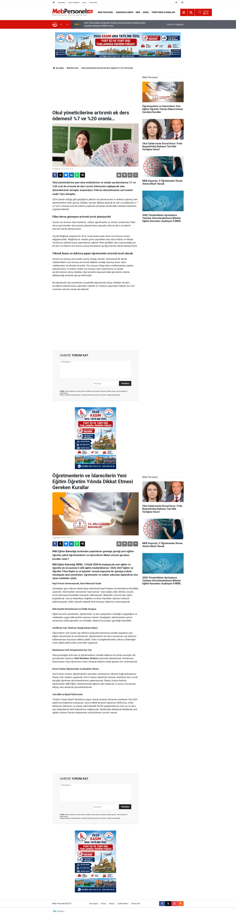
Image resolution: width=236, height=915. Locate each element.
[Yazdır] (119, 175)
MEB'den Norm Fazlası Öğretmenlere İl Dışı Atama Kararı (108, 24)
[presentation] (61, 24)
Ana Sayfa (59, 68)
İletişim (112, 904)
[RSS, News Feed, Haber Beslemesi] (180, 903)
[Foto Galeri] (182, 2)
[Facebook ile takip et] (162, 903)
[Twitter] (60, 175)
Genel (146, 12)
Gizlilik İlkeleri (123, 904)
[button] (124, 175)
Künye (103, 904)
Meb (138, 12)
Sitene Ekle (93, 2)
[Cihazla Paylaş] (82, 175)
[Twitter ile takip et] (168, 903)
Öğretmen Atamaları (163, 12)
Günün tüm (175, 24)
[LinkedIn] (71, 175)
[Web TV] (176, 2)
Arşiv (84, 2)
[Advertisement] (95, 91)
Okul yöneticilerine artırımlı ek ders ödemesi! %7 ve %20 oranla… (107, 68)
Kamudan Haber (124, 12)
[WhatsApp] (76, 175)
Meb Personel (105, 12)
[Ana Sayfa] (53, 2)
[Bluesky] (65, 175)
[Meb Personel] (72, 12)
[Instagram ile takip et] (174, 903)
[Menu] (184, 12)
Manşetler (61, 2)
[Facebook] (54, 175)
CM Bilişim (61, 911)
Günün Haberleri (74, 2)
